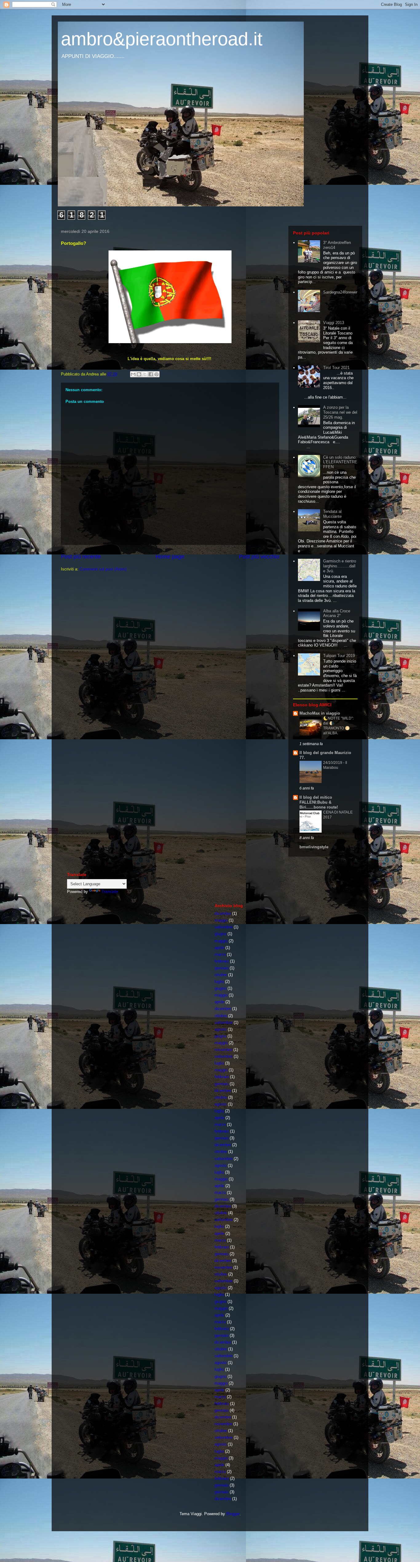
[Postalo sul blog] (139, 374)
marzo (220, 954)
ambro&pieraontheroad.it (162, 39)
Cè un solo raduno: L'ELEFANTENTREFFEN (340, 462)
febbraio (222, 961)
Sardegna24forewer (340, 292)
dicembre (223, 913)
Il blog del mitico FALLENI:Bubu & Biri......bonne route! (318, 802)
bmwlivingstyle (313, 847)
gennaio (221, 968)
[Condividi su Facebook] (151, 374)
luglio (219, 981)
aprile (219, 947)
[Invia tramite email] (133, 374)
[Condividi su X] (145, 374)
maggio (221, 920)
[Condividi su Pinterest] (156, 374)
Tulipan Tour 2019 (339, 655)
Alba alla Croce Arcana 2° (336, 613)
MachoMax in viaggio (319, 713)
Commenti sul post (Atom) (103, 569)
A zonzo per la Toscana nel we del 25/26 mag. (340, 412)
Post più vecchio (259, 557)
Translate (109, 891)
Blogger (233, 1513)
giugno (220, 933)
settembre (223, 927)
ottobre (221, 974)
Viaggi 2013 (333, 322)
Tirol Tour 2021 (336, 367)
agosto (221, 1029)
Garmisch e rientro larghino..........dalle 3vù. (339, 566)
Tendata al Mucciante (332, 514)
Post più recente (81, 557)
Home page (170, 557)
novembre (223, 1049)
